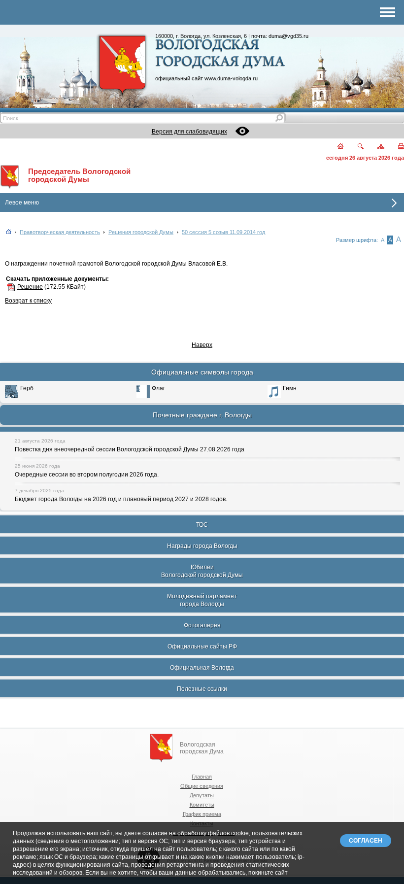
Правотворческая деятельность (60, 232)
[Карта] (375, 147)
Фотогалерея (202, 625)
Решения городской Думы (140, 232)
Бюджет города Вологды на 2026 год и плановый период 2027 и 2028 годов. (121, 499)
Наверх (202, 344)
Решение (30, 286)
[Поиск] (354, 147)
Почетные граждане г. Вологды (202, 415)
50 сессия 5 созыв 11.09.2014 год (223, 232)
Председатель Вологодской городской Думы (79, 175)
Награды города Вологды (202, 546)
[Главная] (334, 147)
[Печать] (395, 147)
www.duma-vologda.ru (231, 78)
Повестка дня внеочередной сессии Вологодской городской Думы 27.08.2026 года (129, 449)
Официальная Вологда (202, 667)
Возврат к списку (28, 300)
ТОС (202, 524)
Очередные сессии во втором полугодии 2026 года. (87, 474)
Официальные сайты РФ (202, 646)
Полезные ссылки (202, 688)
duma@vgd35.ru (288, 36)
